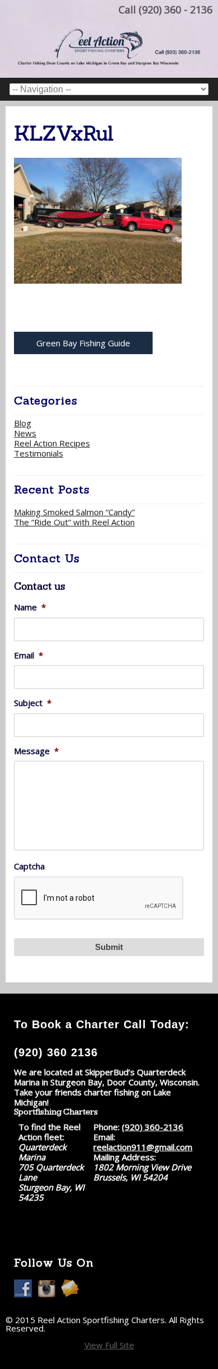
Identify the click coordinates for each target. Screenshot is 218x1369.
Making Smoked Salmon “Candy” (74, 512)
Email (28, 655)
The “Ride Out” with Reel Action (74, 522)
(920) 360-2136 (152, 1126)
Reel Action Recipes (52, 443)
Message (36, 751)
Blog (22, 423)
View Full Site (109, 1345)
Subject (32, 703)
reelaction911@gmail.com (142, 1146)
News (25, 433)
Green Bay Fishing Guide (83, 343)
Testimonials (38, 453)
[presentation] (99, 898)
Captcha (29, 866)
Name (30, 607)
